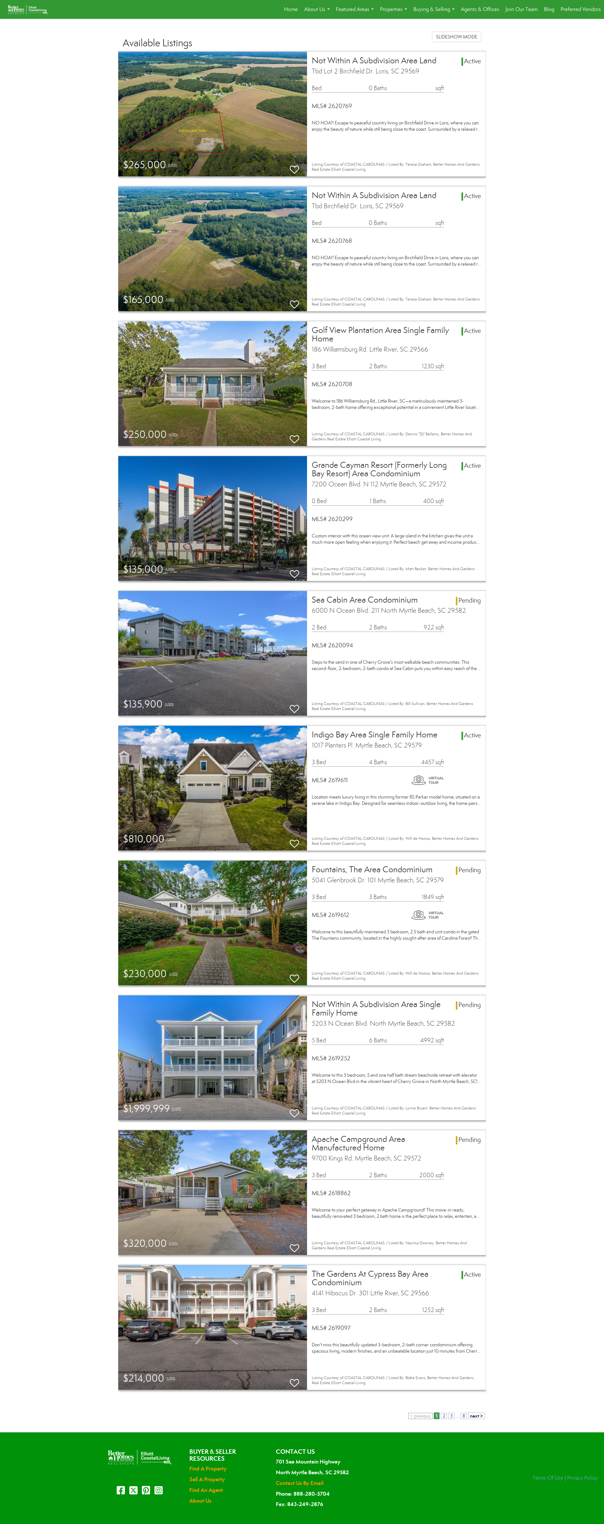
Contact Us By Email (299, 1483)
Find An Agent (206, 1490)
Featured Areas (356, 12)
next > (476, 1416)
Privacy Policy (582, 1478)
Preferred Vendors (581, 9)
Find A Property (207, 1468)
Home (291, 9)
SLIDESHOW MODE (456, 37)
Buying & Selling (435, 12)
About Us (318, 12)
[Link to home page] (31, 9)
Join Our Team (522, 9)
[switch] (294, 166)
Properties (395, 12)
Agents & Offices (480, 9)
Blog (549, 9)
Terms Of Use (548, 1478)
